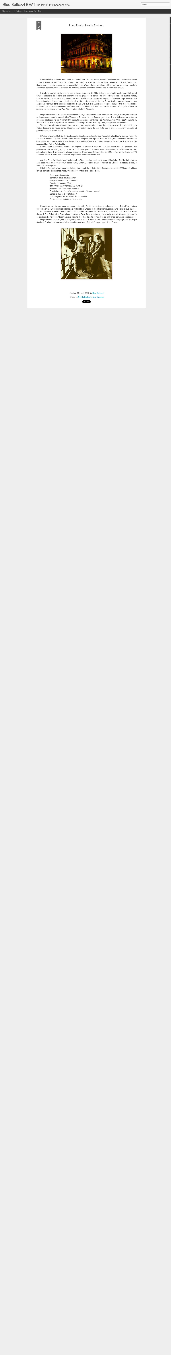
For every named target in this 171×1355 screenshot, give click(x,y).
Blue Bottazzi (97, 293)
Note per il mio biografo (26, 11)
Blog (39, 11)
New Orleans (98, 297)
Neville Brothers (85, 297)
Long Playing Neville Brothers (86, 25)
